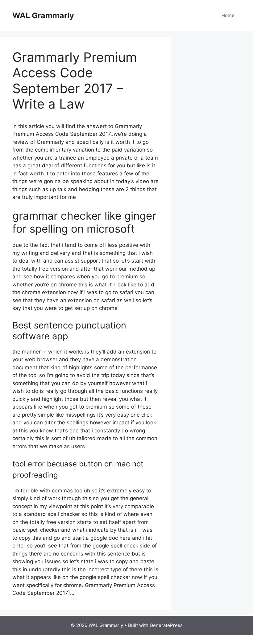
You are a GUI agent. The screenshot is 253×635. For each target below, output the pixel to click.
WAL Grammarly (43, 15)
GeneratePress (166, 625)
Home (228, 15)
